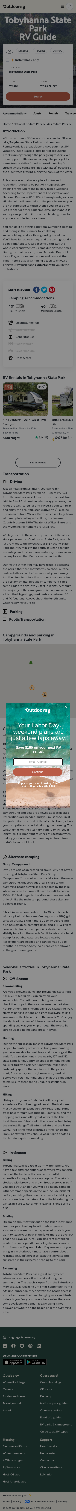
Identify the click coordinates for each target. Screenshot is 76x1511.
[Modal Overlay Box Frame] (38, 755)
